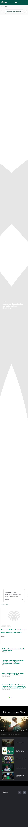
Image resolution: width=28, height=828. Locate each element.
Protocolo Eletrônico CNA (13, 11)
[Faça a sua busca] (20, 2)
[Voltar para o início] (15, 2)
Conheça (7, 599)
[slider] (8, 730)
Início (2, 6)
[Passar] (24, 792)
